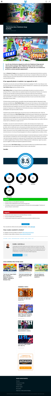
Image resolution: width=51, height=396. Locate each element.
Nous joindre (18, 388)
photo (26, 238)
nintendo (22, 238)
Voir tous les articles (17, 255)
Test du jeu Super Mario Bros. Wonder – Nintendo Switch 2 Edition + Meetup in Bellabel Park (9, 277)
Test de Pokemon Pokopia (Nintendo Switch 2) (39, 276)
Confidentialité (19, 384)
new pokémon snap (15, 238)
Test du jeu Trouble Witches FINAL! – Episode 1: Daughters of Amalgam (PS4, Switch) (25, 315)
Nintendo (8, 25)
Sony (27, 272)
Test (32, 238)
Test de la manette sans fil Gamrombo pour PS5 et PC (25, 276)
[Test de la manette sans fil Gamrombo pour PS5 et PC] (25, 267)
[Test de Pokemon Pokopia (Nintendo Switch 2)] (41, 267)
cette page (32, 226)
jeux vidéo (5, 238)
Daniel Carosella (13, 30)
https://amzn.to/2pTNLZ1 (28, 232)
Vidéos (17, 25)
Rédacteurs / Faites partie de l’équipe (23, 390)
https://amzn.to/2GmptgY (25, 234)
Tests (14, 25)
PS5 (25, 272)
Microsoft (21, 272)
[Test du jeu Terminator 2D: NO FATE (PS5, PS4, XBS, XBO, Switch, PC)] (25, 292)
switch (29, 238)
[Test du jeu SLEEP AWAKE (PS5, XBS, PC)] (25, 339)
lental (9, 238)
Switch (11, 25)
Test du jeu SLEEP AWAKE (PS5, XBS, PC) (24, 345)
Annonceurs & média (20, 382)
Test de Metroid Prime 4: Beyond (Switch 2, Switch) (24, 330)
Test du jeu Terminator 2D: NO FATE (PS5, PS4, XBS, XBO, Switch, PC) (25, 299)
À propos (18, 380)
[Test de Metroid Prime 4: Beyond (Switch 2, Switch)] (25, 324)
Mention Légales (19, 386)
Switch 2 (9, 272)
